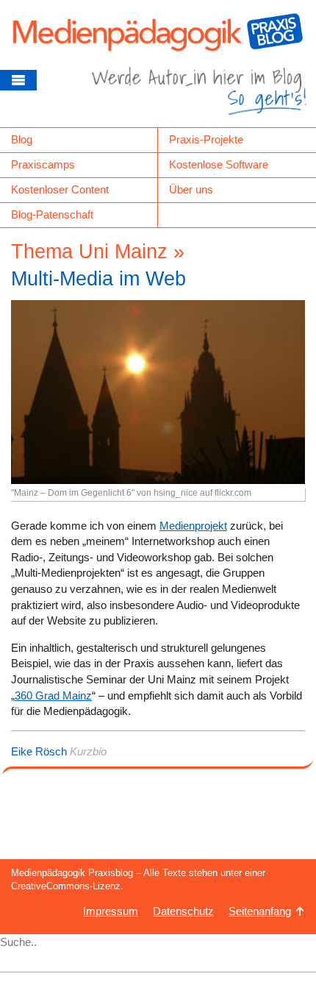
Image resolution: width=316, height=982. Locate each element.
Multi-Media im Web (98, 279)
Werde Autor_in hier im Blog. (199, 97)
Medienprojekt (193, 525)
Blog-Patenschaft (52, 214)
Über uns (191, 189)
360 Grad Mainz (53, 695)
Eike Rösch (39, 751)
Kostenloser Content (60, 189)
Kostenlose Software (218, 164)
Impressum (110, 911)
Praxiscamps (43, 164)
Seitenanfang (260, 911)
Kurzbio (88, 751)
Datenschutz (183, 911)
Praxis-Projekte (206, 139)
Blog (21, 139)
